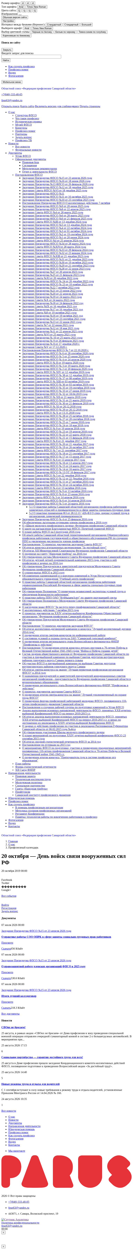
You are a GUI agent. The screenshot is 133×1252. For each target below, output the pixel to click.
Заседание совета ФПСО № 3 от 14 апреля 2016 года (53, 497)
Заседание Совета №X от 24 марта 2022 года (48, 300)
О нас (11, 844)
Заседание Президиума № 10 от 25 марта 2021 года (52, 337)
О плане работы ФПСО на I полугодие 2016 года (51, 531)
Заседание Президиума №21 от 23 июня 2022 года (51, 290)
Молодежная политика (28, 782)
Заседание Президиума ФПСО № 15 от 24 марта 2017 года (56, 466)
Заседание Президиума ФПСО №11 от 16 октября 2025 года (57, 196)
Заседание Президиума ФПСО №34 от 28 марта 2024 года (56, 243)
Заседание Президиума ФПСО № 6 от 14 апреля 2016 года (56, 500)
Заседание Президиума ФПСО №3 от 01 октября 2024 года (57, 231)
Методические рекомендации (39, 168)
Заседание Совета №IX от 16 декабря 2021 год (49, 306)
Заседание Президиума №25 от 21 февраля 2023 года (53, 275)
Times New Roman (36, 7)
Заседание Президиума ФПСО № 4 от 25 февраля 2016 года (57, 519)
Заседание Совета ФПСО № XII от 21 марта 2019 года (54, 397)
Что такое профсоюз (27, 118)
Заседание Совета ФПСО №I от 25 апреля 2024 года (53, 240)
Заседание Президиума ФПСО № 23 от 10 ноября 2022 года (57, 284)
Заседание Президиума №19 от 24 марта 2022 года (52, 296)
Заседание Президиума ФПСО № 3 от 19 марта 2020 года (56, 365)
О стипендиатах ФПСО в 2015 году (43, 572)
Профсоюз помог (18, 69)
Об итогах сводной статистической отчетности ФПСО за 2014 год (61, 741)
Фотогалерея (15, 75)
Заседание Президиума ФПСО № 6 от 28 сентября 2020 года (58, 353)
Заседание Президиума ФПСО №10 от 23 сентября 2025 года (58, 199)
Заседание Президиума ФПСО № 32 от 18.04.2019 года (54, 394)
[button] (11, 112)
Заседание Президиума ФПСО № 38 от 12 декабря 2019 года (58, 375)
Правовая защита (25, 776)
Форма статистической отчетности (35, 766)
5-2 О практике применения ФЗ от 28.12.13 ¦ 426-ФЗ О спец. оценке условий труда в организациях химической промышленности (79, 515)
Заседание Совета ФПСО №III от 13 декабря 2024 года (54, 221)
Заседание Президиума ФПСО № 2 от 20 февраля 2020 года (57, 369)
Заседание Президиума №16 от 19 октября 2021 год (52, 315)
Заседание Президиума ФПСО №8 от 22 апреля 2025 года (56, 209)
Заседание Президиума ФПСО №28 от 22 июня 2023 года (56, 268)
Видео (12, 72)
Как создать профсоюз (21, 66)
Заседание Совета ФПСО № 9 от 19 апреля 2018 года (53, 428)
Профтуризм (22, 791)
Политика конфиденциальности (20, 1222)
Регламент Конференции (30, 813)
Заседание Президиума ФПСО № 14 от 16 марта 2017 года (56, 469)
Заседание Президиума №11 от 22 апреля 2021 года (52, 331)
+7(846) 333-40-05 (11, 94)
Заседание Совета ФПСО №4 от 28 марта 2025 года (52, 212)
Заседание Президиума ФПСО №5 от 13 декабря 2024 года (57, 224)
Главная (13, 841)
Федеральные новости (28, 149)
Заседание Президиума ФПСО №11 (43, 193)
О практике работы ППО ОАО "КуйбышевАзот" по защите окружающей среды (69, 597)
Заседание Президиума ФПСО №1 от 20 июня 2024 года (55, 237)
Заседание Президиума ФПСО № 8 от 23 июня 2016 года (56, 494)
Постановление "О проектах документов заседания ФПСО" (57, 625)
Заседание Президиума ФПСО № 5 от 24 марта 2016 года (56, 503)
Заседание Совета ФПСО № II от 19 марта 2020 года (53, 362)
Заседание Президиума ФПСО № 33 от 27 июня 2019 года (56, 390)
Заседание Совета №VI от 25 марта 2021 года (49, 334)
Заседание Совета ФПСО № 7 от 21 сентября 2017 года (54, 450)
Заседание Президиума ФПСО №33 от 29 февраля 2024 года (58, 249)
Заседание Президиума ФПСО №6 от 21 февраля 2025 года (57, 218)
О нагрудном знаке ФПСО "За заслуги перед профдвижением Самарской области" (71, 607)
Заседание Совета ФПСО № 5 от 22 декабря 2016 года (54, 475)
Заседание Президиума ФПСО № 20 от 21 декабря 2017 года (58, 444)
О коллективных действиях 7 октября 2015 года (50, 610)
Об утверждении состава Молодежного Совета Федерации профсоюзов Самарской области (76, 556)
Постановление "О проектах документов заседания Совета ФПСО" (62, 544)
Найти (6, 60)
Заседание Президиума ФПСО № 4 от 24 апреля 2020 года (56, 359)
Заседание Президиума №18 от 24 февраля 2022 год (52, 303)
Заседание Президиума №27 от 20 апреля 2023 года (52, 271)
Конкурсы (21, 127)
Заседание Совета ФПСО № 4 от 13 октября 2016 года (54, 488)
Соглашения (29, 165)
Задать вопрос (23, 137)
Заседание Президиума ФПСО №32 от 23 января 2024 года (57, 253)
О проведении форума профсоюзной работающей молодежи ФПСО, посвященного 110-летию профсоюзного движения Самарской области (74, 703)
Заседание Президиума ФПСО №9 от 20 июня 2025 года (55, 206)
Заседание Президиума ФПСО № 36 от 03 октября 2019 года (58, 384)
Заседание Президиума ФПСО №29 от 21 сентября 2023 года (58, 265)
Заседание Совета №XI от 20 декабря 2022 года (50, 278)
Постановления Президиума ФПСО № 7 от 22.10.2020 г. (55, 350)
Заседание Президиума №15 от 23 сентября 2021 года (53, 318)
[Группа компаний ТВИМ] (66, 1186)
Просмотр (7, 942)
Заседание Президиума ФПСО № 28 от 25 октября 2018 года (58, 415)
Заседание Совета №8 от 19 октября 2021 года (49, 312)
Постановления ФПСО (29, 174)
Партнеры (21, 134)
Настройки (8, 21)
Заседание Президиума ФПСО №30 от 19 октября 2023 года (57, 262)
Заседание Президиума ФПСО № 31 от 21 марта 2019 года (56, 400)
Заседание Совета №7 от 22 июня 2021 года (48, 325)
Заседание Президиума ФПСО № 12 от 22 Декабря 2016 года (58, 478)
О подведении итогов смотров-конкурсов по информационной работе (63, 635)
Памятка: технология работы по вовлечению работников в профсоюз (56, 816)
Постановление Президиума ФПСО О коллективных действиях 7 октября (66, 203)
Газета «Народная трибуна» (31, 788)
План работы (23, 763)
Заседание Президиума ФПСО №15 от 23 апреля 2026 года (57, 177)
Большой (86, 24)
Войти (5, 904)
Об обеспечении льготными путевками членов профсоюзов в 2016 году (64, 522)
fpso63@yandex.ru (11, 100)
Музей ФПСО (23, 124)
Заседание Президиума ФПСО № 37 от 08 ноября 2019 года (57, 378)
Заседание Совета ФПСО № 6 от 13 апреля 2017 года (53, 459)
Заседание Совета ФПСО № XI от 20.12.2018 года (51, 406)
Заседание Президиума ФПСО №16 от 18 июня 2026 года (56, 181)
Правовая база (30, 162)
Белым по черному (65, 32)
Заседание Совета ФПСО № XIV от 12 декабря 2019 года (56, 372)
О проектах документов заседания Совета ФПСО (51, 691)
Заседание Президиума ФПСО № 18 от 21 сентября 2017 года (58, 453)
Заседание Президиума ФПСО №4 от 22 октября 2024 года (57, 228)
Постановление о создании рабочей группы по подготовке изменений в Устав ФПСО (73, 707)
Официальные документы (30, 159)
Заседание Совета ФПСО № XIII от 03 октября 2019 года (56, 381)
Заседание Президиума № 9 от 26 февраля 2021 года (53, 340)
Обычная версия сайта (15, 17)
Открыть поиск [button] (10, 106)
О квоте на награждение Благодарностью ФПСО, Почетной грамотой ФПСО (68, 528)
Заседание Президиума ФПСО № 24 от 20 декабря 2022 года (58, 281)
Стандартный (54, 24)
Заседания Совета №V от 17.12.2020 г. (44, 347)
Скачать (6, 948)
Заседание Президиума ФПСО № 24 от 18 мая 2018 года (55, 425)
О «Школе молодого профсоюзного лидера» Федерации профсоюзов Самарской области (74, 525)
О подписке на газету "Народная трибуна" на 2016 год (54, 553)
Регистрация (8, 908)
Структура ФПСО (26, 115)
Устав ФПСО (23, 156)
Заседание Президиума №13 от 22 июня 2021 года (51, 322)
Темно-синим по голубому (92, 32)
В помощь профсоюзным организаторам (39, 807)
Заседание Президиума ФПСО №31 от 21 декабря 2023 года (57, 259)
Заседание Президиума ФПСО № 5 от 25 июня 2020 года (56, 356)
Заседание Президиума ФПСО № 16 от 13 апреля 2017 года (57, 462)
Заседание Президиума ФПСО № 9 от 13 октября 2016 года (57, 491)
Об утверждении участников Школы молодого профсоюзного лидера (63, 732)
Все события (8, 895)
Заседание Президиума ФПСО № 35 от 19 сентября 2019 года (58, 387)
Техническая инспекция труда (33, 779)
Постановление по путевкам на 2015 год (46, 744)
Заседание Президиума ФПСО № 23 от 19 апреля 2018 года (57, 431)
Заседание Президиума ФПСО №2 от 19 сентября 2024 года (57, 234)
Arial (21, 7)
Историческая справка (28, 121)
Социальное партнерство (30, 785)
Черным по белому (42, 32)
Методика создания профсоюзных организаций (43, 810)
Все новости (22, 146)
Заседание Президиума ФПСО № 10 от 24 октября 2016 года (58, 484)
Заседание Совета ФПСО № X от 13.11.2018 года (51, 412)
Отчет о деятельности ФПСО (39, 171)
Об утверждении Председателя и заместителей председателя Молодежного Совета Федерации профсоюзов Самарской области (71, 568)
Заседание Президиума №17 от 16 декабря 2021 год (52, 309)
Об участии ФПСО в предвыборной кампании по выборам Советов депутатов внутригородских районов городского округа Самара (69, 665)
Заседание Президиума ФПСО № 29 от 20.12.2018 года (54, 409)
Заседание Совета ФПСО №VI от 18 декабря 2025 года (54, 190)
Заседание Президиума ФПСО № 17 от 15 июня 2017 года (56, 456)
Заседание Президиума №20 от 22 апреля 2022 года (52, 293)
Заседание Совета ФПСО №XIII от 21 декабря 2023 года (55, 256)
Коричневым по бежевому (16, 35)
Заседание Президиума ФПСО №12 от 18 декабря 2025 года (57, 187)
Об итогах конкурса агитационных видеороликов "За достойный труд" (64, 547)
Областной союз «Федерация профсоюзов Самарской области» (38, 88)
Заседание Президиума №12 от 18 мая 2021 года (50, 328)
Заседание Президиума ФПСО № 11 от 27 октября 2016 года (58, 481)
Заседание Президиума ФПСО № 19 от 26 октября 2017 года (58, 447)
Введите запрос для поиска (17, 53)
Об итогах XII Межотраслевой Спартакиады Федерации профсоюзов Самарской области (75, 550)
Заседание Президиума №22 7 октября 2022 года (50, 287)
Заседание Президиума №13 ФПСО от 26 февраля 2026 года (58, 184)
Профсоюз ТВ (23, 140)
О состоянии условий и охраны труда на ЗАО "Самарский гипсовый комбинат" (69, 638)
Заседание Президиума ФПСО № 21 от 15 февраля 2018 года (58, 437)
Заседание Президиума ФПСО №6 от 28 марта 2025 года (55, 215)
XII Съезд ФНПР (25, 769)
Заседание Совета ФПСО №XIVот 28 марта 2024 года (54, 246)
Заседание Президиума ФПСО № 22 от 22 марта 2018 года (56, 434)
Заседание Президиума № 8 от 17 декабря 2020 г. (51, 343)
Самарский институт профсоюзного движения (42, 794)
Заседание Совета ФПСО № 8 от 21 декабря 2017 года (54, 441)
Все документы (10, 1013)
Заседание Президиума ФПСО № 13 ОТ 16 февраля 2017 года (58, 472)
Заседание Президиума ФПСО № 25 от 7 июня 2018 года (56, 422)
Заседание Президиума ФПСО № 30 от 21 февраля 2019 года (58, 403)
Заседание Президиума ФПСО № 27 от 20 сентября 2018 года (58, 419)
